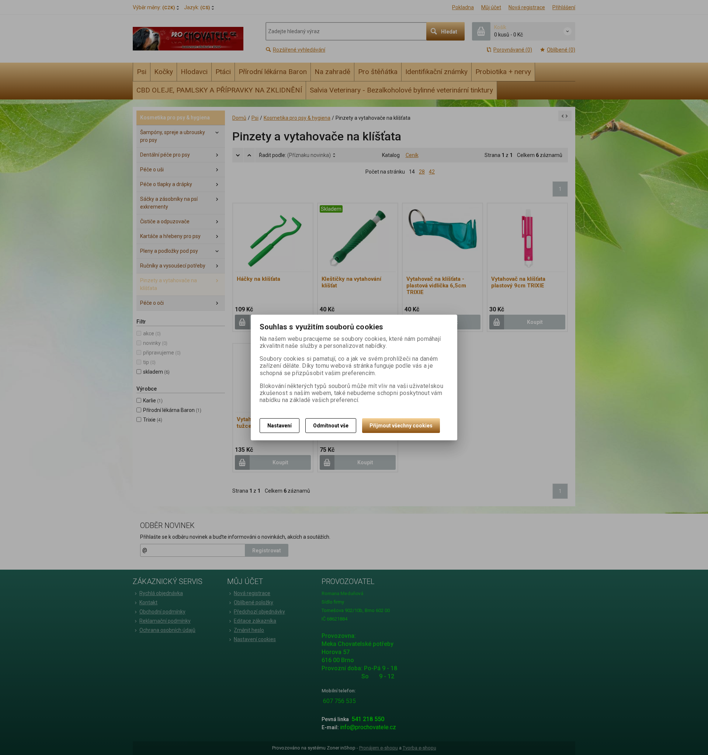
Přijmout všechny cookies (401, 426)
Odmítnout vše (330, 426)
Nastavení (279, 426)
